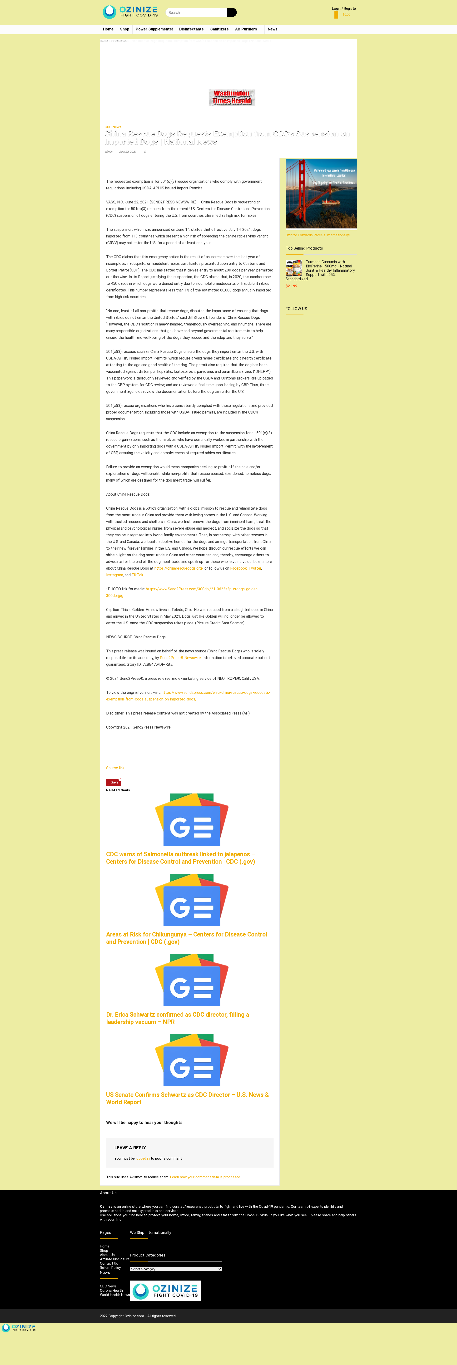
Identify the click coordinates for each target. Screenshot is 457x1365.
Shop (124, 29)
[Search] (232, 12)
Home (108, 29)
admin (108, 151)
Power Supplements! (154, 29)
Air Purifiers (246, 29)
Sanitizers (219, 29)
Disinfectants (191, 29)
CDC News (119, 41)
